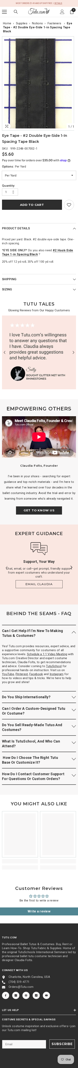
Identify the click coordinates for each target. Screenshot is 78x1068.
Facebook (36, 674)
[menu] (4, 11)
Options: (14, 166)
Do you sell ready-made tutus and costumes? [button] (32, 727)
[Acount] (62, 12)
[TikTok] (36, 995)
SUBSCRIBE (62, 1044)
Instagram (57, 674)
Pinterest (22, 674)
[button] (4, 352)
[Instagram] (15, 995)
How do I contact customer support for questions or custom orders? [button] (33, 776)
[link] (69, 205)
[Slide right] (71, 567)
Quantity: (8, 185)
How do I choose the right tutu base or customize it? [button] (30, 759)
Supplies (21, 23)
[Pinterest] (26, 995)
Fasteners (55, 23)
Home (7, 23)
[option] (39, 83)
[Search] (15, 11)
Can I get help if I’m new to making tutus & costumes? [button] (32, 633)
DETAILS (58, 3)
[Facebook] (5, 995)
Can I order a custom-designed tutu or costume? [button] (33, 710)
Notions (37, 23)
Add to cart (32, 205)
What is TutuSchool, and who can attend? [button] (31, 743)
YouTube (8, 674)
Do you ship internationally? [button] (26, 697)
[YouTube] (46, 995)
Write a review (39, 911)
